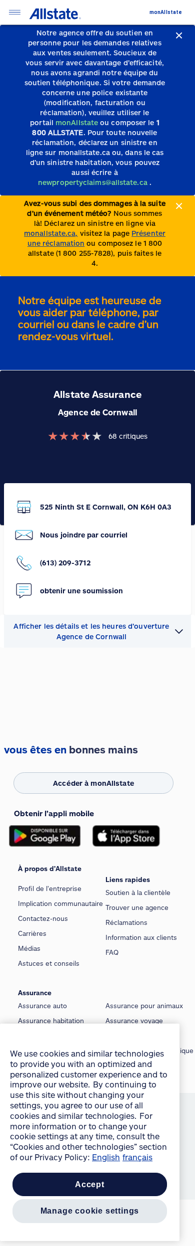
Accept (89, 1184)
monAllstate (166, 12)
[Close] (179, 35)
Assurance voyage (134, 1021)
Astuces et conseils (49, 963)
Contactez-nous (43, 918)
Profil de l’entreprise (50, 888)
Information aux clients (141, 937)
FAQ (112, 952)
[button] (97, 631)
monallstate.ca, (51, 233)
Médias (29, 948)
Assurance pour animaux (144, 1006)
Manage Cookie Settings (90, 1211)
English (106, 1157)
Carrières (32, 933)
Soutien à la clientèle (138, 892)
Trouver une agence (137, 907)
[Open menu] (14, 12)
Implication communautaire (60, 903)
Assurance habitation (51, 1021)
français (137, 1157)
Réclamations (127, 922)
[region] (90, 1132)
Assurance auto (42, 1006)
